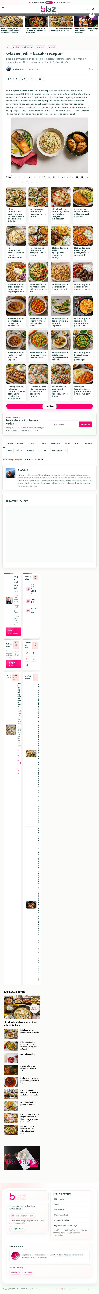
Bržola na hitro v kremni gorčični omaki (29, 1031)
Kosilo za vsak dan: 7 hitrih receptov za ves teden (61, 29)
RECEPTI (88, 443)
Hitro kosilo (59, 1199)
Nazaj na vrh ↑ (17, 1228)
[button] (4, 10)
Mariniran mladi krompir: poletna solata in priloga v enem (28, 1130)
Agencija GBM (69, 1289)
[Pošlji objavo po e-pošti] (40, 79)
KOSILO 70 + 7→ (60, 2)
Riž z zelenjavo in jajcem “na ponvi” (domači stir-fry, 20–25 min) (29, 1045)
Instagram (15, 1272)
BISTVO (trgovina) (61, 1220)
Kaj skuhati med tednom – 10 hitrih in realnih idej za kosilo (29, 1092)
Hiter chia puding (27, 1054)
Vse (9, 177)
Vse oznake (59, 1209)
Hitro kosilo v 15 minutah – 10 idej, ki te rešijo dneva (21, 1023)
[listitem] (27, 652)
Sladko (57, 1204)
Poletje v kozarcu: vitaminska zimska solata (28, 1068)
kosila (53, 47)
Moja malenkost (13, 631)
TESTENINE (42, 450)
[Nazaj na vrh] (93, 1288)
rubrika (30, 450)
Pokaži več (49, 406)
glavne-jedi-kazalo (23, 47)
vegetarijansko (59, 450)
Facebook (28, 1272)
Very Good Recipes (62, 1255)
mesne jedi (55, 443)
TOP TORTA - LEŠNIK (33, 588)
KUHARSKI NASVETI (34, 459)
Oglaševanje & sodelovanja (65, 1225)
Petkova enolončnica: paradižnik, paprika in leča (29, 1080)
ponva (77, 443)
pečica (67, 443)
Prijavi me (85, 424)
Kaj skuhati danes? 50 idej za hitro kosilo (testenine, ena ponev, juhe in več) (29, 1118)
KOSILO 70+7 (33, 610)
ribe (10, 450)
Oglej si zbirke (11, 663)
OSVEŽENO (33, 600)
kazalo (42, 47)
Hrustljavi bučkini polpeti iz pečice (27, 1103)
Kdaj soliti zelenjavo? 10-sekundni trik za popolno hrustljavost (36, 30)
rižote (19, 450)
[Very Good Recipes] (15, 1256)
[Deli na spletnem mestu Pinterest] (32, 79)
